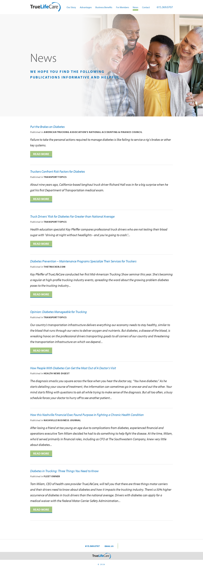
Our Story (71, 7)
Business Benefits (103, 7)
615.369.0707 (165, 7)
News (135, 7)
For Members (122, 7)
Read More (41, 154)
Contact (146, 7)
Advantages (86, 7)
